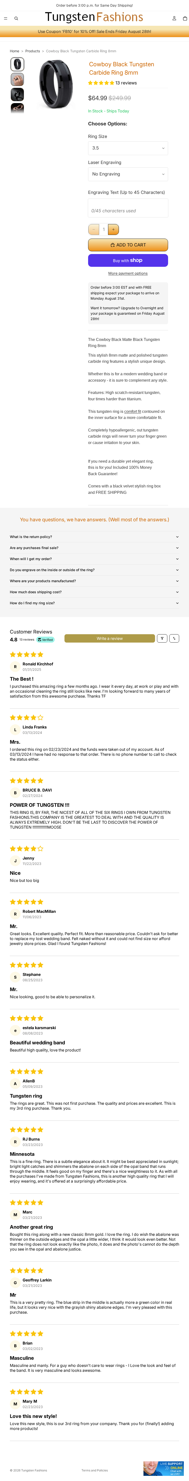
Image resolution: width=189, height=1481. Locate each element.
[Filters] (162, 638)
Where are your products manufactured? (43, 581)
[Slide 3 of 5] (17, 94)
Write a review (110, 638)
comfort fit (132, 411)
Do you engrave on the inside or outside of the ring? (52, 570)
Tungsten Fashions (34, 1470)
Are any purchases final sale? (34, 548)
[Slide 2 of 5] (17, 79)
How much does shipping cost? (36, 592)
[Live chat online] (163, 1468)
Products (32, 51)
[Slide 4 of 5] (17, 109)
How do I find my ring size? (32, 603)
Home (14, 51)
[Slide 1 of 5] (17, 64)
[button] (101, 82)
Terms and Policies (94, 1470)
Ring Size (97, 136)
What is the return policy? (31, 537)
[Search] (16, 18)
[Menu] (5, 18)
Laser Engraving (104, 162)
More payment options (128, 273)
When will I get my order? (31, 559)
